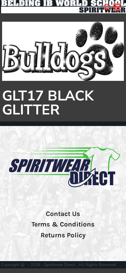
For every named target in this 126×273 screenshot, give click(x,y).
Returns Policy (63, 235)
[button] (106, 7)
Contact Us (63, 214)
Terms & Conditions (62, 224)
